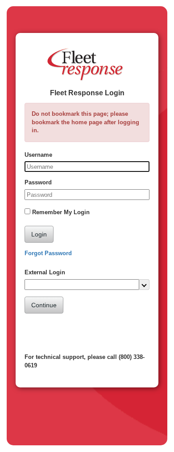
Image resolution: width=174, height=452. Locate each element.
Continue (44, 305)
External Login (45, 272)
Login (39, 234)
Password (38, 182)
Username (38, 154)
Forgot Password (48, 253)
